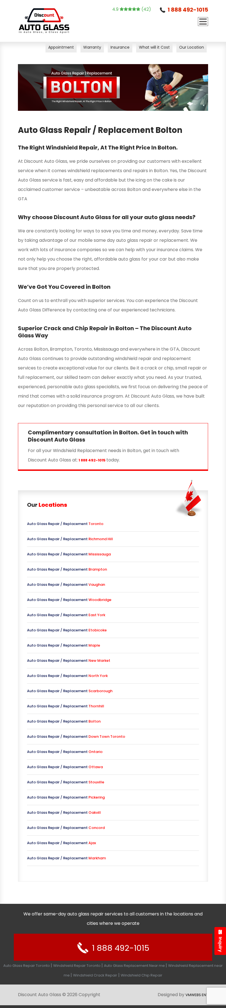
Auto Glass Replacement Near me (135, 965)
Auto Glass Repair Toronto (27, 965)
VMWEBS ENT (196, 995)
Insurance (120, 47)
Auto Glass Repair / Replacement (65, 523)
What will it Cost (154, 47)
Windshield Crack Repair (95, 975)
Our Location (191, 47)
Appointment (61, 47)
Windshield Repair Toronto (77, 965)
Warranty (92, 47)
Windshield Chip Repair (141, 975)
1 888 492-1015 (188, 10)
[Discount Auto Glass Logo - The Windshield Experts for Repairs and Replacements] (44, 20)
